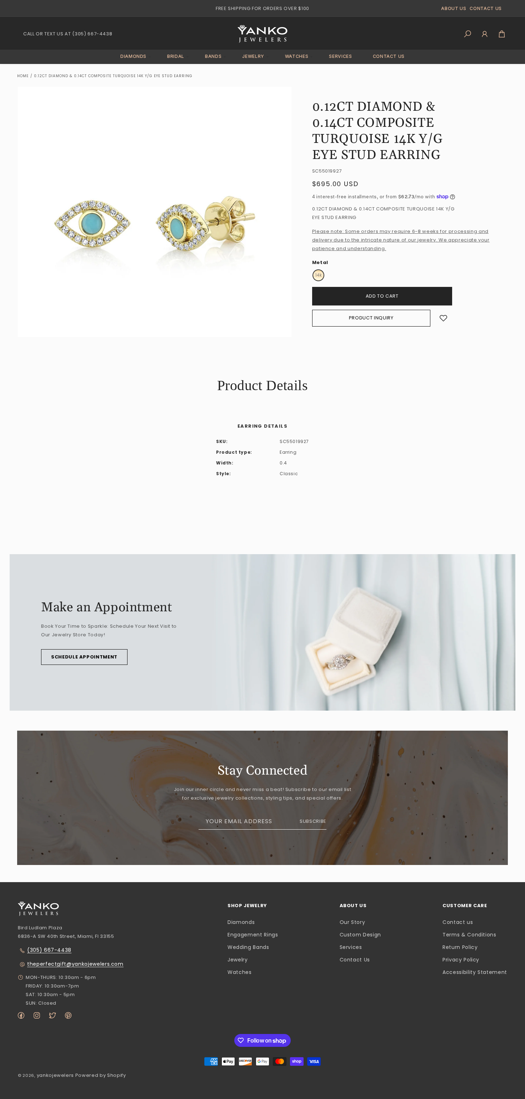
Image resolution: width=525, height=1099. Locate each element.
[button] (133, 57)
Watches (240, 972)
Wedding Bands (248, 947)
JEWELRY (253, 56)
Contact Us (355, 960)
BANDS (213, 56)
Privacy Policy (460, 960)
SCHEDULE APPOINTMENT (84, 656)
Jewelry (238, 960)
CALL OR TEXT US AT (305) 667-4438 (67, 33)
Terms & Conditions (469, 934)
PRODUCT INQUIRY (371, 317)
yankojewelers (55, 1075)
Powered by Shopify (100, 1075)
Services (351, 947)
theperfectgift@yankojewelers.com (75, 964)
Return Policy (460, 947)
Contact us (457, 922)
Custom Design (360, 934)
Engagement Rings (253, 934)
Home (23, 76)
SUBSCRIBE (313, 821)
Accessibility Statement (474, 972)
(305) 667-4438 (49, 950)
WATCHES (297, 56)
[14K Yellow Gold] (318, 275)
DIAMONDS (133, 56)
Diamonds (241, 922)
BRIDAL (175, 56)
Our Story (352, 922)
